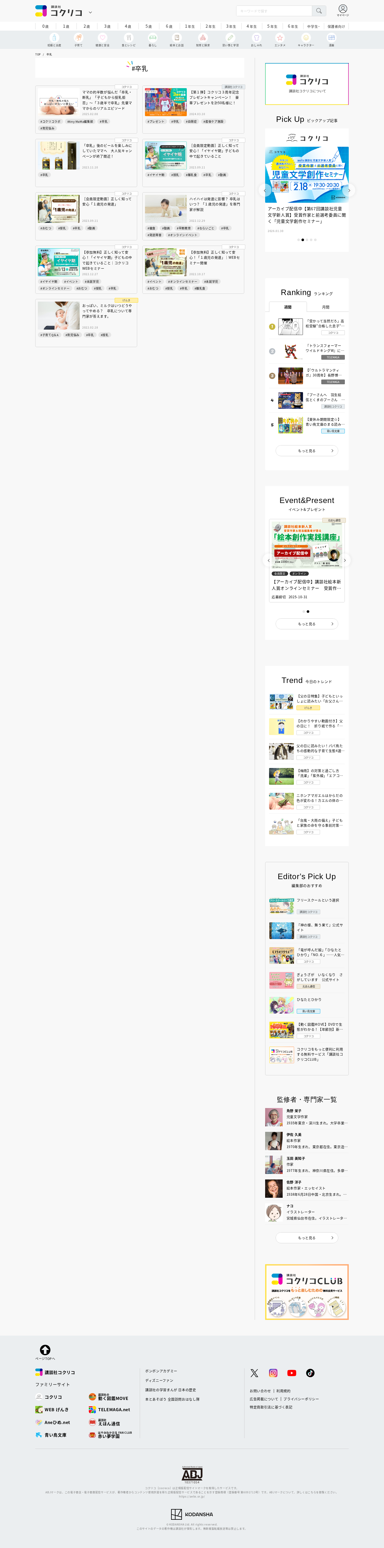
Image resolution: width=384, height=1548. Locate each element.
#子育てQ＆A (49, 335)
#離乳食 (191, 175)
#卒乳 (104, 121)
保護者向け (336, 26)
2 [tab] (302, 240)
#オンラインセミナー (55, 288)
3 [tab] (307, 240)
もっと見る (307, 450)
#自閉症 (191, 121)
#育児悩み (47, 128)
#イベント (71, 281)
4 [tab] (311, 240)
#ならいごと (205, 228)
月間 (326, 306)
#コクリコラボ (50, 121)
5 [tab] (315, 240)
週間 (288, 306)
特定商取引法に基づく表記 (271, 1406)
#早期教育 (184, 228)
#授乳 (175, 175)
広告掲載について (264, 1398)
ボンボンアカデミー (161, 1370)
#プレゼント (156, 121)
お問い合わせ (260, 1390)
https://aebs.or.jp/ (192, 1496)
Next (348, 190)
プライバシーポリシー (301, 1398)
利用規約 (283, 1390)
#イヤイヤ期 (156, 175)
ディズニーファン (159, 1380)
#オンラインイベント (182, 235)
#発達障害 (154, 235)
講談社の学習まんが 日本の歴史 (170, 1389)
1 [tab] (298, 240)
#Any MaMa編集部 (80, 121)
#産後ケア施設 (213, 121)
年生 (190, 26)
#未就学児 (92, 281)
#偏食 (151, 228)
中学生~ (313, 26)
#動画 (222, 175)
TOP (38, 54)
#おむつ (45, 228)
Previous (265, 190)
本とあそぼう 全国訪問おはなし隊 (172, 1399)
